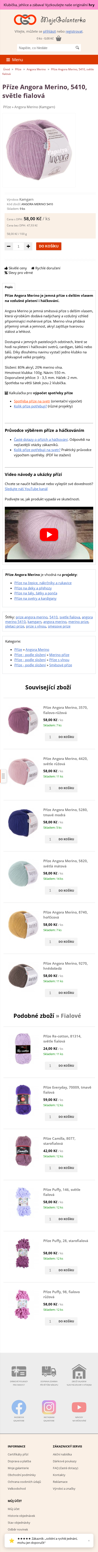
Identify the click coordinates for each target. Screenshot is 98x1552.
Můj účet (14, 1509)
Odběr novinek (18, 1529)
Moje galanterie (18, 1468)
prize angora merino (32, 617)
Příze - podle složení (30, 654)
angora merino (55, 621)
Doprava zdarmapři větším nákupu (49, 1383)
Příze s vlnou (59, 659)
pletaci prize (14, 626)
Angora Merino (36, 69)
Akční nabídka (62, 1454)
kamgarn (34, 621)
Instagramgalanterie (49, 1419)
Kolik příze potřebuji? (30, 406)
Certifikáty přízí (18, 1454)
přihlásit (49, 31)
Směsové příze (60, 665)
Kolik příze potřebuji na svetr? (37, 449)
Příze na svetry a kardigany (35, 598)
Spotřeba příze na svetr (32, 401)
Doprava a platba (19, 1461)
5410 (53, 617)
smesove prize (59, 626)
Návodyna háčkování (79, 1419)
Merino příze (59, 654)
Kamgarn (26, 199)
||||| (3, 776)
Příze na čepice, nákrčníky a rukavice (43, 582)
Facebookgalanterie (18, 1419)
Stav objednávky (19, 1522)
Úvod (6, 69)
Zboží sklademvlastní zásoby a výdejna (79, 1383)
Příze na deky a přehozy (33, 588)
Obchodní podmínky (22, 1475)
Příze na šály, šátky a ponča (35, 593)
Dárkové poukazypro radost (19, 1383)
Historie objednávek (21, 1516)
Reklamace (60, 1482)
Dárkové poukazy (65, 1461)
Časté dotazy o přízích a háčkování (41, 439)
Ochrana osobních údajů (24, 1482)
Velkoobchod (17, 1488)
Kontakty (59, 1475)
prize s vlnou (36, 626)
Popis (9, 287)
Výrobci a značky (64, 1488)
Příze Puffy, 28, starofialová (65, 1240)
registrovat (74, 31)
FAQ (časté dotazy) (65, 1468)
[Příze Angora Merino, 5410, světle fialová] (39, 182)
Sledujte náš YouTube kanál (26, 488)
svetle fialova (69, 617)
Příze (18, 69)
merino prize (78, 621)
